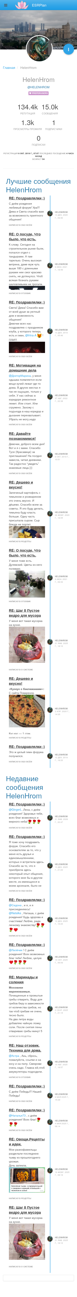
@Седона (15, 905)
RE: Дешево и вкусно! (21, 485)
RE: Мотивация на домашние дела (25, 368)
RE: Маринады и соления (23, 979)
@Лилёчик (15, 950)
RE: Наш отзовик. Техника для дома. (25, 1048)
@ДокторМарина (20, 376)
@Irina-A (30, 335)
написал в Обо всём (20, 225)
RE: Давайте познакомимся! (22, 436)
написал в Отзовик (20, 293)
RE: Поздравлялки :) (27, 197)
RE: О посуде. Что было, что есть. (25, 236)
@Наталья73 (17, 1115)
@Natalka (15, 913)
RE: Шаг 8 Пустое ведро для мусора (25, 613)
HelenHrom (61, 212)
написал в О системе (21, 669)
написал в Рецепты (20, 541)
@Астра (14, 1056)
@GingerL (15, 809)
